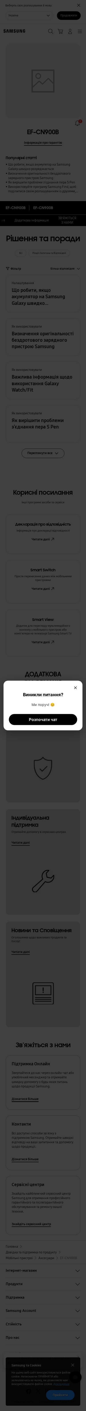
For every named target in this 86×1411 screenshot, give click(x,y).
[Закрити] (75, 687)
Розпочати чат (43, 719)
